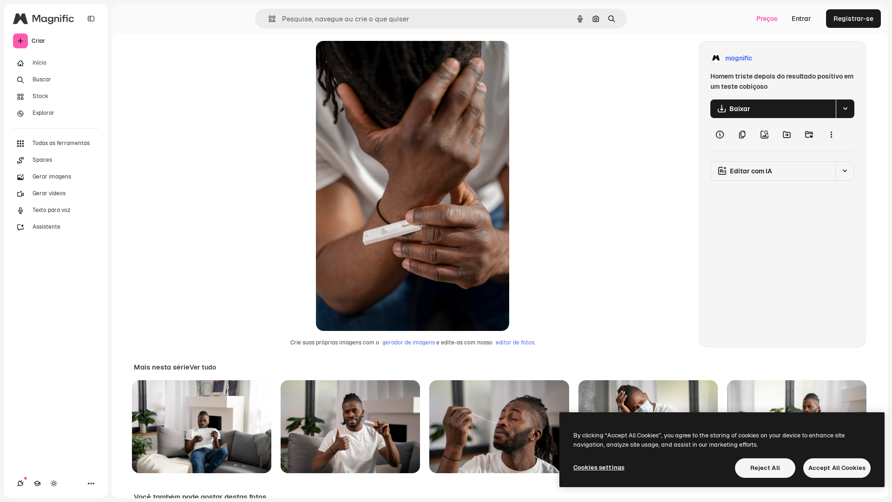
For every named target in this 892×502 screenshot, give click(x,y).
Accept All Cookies (837, 468)
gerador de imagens (408, 342)
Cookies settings (598, 467)
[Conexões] (20, 483)
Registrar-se (853, 18)
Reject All (765, 468)
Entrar (801, 18)
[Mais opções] (831, 135)
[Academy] (37, 483)
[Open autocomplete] (268, 18)
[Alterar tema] (53, 483)
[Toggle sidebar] (91, 18)
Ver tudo (203, 367)
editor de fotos (515, 342)
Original (375, 58)
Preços (767, 18)
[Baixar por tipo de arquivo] (845, 108)
